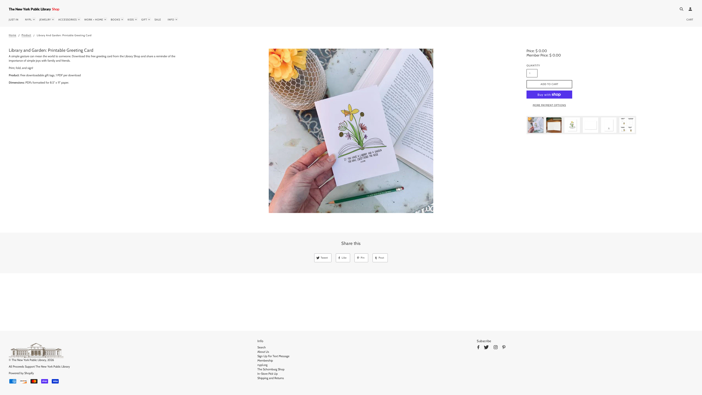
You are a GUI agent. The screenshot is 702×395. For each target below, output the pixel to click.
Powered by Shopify (21, 373)
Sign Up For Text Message (273, 356)
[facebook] (478, 348)
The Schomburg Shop (270, 369)
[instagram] (496, 348)
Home (12, 35)
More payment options (549, 105)
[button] (351, 131)
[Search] (681, 10)
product (26, 35)
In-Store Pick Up (267, 373)
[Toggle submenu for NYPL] (34, 19)
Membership (265, 360)
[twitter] (486, 348)
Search (261, 347)
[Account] (690, 10)
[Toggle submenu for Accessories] (79, 19)
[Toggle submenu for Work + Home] (105, 19)
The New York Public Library (29, 360)
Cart (689, 19)
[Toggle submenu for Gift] (149, 19)
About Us (263, 351)
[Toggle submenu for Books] (122, 19)
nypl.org (262, 365)
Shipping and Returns (270, 378)
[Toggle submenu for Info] (176, 19)
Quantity (531, 65)
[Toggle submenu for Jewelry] (53, 19)
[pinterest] (504, 348)
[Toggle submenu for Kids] (136, 19)
